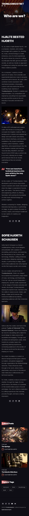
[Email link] (10, 221)
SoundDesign (22, 487)
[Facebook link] (13, 221)
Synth (4, 490)
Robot (13, 487)
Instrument (6, 487)
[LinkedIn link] (19, 221)
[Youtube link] (12, 503)
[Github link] (16, 221)
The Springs (6, 446)
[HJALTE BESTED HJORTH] (3, 449)
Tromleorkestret (13, 4)
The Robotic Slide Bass (9, 472)
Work (10, 490)
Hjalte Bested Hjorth (6, 509)
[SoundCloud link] (15, 503)
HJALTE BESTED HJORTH (11, 449)
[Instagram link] (9, 503)
